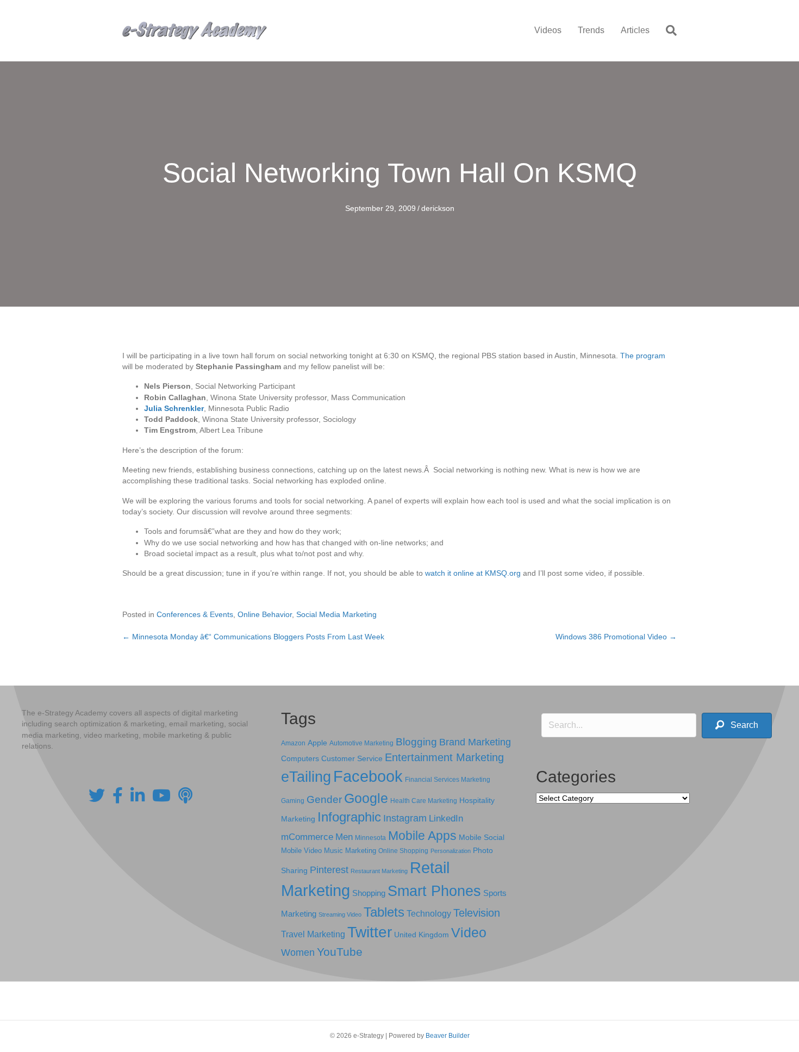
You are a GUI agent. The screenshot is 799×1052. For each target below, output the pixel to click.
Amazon (293, 743)
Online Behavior (265, 614)
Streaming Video (340, 914)
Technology (429, 913)
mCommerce (307, 837)
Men (344, 837)
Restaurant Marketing (379, 871)
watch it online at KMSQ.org (473, 573)
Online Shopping (403, 851)
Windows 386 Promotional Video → (616, 636)
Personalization (450, 851)
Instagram (405, 818)
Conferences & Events (195, 614)
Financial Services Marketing (447, 779)
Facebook (368, 776)
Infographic (349, 817)
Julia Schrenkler (174, 408)
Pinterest (329, 869)
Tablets (384, 912)
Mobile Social (481, 837)
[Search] (667, 30)
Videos (547, 30)
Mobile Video (301, 850)
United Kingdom (421, 935)
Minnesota (370, 837)
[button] (737, 725)
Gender (324, 799)
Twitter (369, 932)
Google (366, 798)
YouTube (340, 951)
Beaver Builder (448, 1035)
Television (476, 913)
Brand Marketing (475, 742)
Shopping (368, 893)
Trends (591, 30)
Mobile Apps (422, 836)
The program (642, 355)
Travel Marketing (313, 934)
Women (298, 952)
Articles (635, 30)
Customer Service (352, 758)
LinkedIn (446, 818)
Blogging (416, 742)
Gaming (292, 800)
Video (468, 932)
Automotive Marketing (361, 743)
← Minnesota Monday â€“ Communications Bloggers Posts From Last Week (253, 636)
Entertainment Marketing (444, 757)
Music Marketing (350, 850)
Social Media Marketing (336, 614)
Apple (317, 742)
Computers (300, 758)
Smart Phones (434, 891)
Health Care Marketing (423, 801)
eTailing (306, 776)
